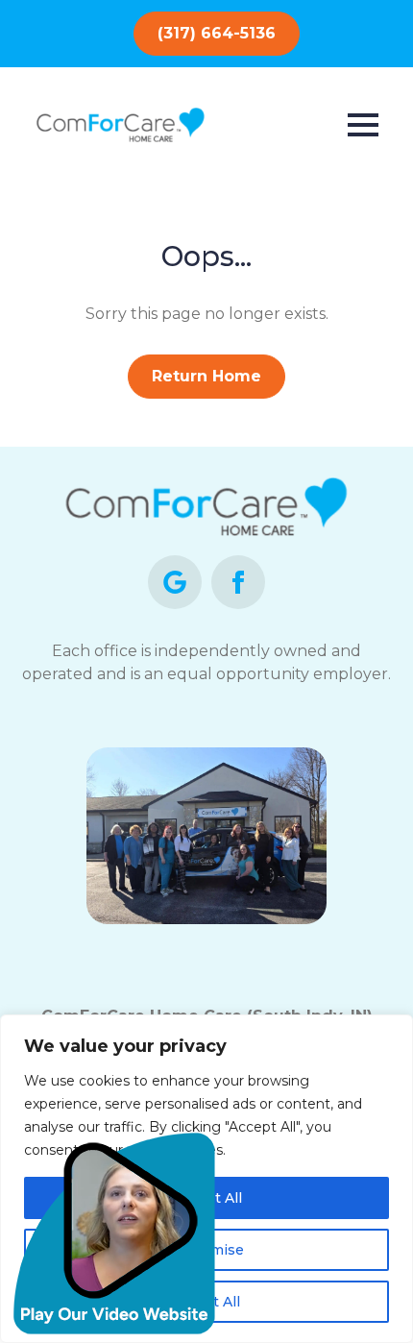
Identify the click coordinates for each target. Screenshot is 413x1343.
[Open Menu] (363, 125)
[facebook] (238, 582)
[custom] (175, 582)
